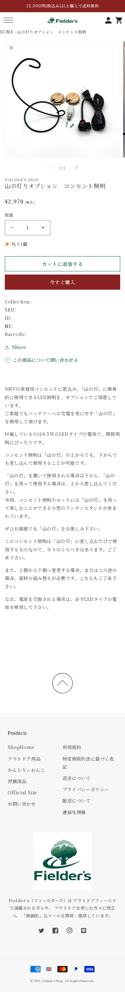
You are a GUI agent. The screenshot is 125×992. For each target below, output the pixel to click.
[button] (8, 20)
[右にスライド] (77, 168)
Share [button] (19, 347)
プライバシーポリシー (86, 789)
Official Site (22, 792)
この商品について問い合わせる (45, 360)
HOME (6, 31)
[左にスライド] (48, 168)
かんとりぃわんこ (26, 770)
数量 (9, 215)
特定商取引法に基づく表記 (88, 762)
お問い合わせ (22, 803)
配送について (77, 800)
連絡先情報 (74, 812)
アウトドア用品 (24, 758)
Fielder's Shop (52, 981)
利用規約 (72, 747)
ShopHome (21, 747)
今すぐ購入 (62, 282)
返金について (77, 778)
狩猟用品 (17, 781)
